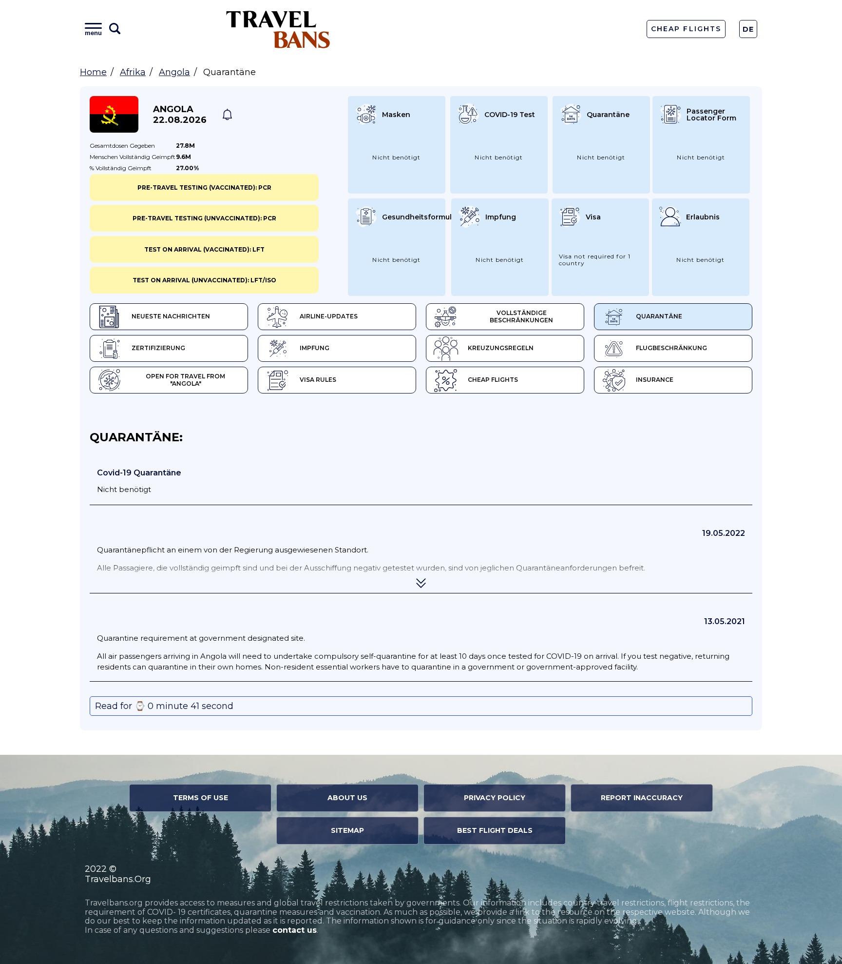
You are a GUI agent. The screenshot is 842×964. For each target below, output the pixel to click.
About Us (347, 797)
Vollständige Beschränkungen (521, 316)
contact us (294, 930)
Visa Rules (318, 379)
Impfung (314, 348)
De (748, 29)
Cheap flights (493, 379)
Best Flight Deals (495, 830)
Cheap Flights (686, 28)
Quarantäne (659, 316)
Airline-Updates (329, 316)
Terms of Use (200, 797)
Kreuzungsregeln (501, 348)
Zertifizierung (158, 348)
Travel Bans (278, 29)
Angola (174, 72)
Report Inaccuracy (642, 797)
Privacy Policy (494, 797)
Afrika (133, 72)
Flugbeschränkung (671, 348)
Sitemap (347, 830)
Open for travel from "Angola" (185, 380)
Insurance (654, 379)
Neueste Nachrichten (171, 316)
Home (93, 72)
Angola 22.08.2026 (180, 114)
